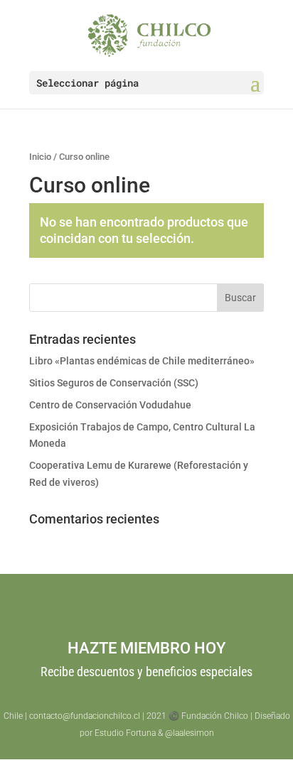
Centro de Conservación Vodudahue (110, 405)
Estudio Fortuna (125, 733)
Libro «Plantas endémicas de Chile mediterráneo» (142, 361)
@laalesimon (189, 733)
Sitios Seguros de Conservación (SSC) (113, 383)
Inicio (40, 156)
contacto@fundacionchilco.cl (84, 716)
